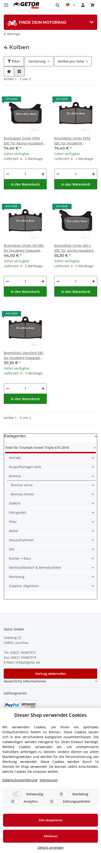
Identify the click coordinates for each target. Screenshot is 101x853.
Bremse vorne (22, 485)
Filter (15, 61)
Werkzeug (16, 576)
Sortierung (37, 61)
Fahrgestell (17, 512)
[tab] (50, 22)
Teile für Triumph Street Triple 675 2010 (37, 447)
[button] (57, 5)
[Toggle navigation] (6, 3)
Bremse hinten (22, 494)
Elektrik (14, 503)
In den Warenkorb (25, 184)
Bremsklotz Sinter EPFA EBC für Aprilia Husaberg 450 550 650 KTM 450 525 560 (24, 141)
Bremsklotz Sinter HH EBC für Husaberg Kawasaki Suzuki (24, 248)
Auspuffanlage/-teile (25, 467)
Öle (11, 549)
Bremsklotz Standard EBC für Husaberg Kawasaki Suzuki (24, 355)
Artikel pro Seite (71, 61)
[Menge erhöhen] (43, 174)
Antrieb (15, 457)
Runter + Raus (20, 558)
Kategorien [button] (15, 436)
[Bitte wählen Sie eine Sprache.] (70, 5)
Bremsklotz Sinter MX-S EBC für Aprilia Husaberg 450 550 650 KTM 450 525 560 (74, 248)
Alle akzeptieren (50, 820)
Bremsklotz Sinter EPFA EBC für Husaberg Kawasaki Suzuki (72, 141)
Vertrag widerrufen (50, 673)
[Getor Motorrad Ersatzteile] (25, 5)
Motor (13, 531)
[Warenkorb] (92, 5)
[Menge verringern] (7, 174)
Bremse (15, 476)
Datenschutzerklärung (19, 780)
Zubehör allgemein (24, 586)
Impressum (49, 780)
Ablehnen (51, 836)
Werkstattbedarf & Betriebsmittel (35, 567)
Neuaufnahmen (21, 540)
